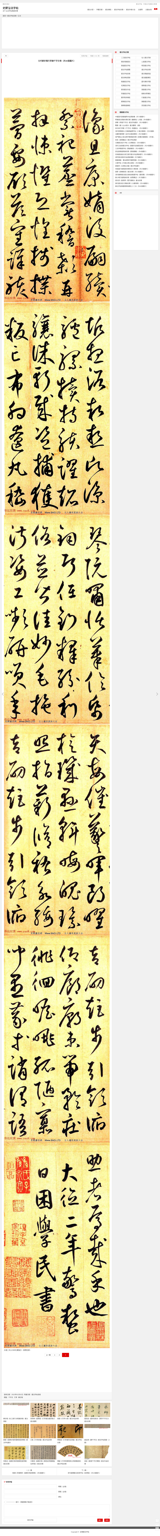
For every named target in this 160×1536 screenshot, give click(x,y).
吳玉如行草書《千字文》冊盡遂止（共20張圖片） (132, 128)
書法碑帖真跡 (125, 77)
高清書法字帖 (146, 105)
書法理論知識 (146, 74)
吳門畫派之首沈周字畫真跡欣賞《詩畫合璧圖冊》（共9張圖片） (136, 137)
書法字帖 (139, 4)
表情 (107, 1520)
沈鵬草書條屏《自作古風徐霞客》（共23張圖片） (131, 134)
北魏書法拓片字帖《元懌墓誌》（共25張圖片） (131, 143)
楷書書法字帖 (125, 81)
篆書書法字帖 (146, 89)
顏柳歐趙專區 (125, 105)
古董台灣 (149, 9)
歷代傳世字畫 (146, 81)
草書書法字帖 (125, 93)
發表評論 (84, 56)
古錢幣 (140, 9)
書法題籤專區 (146, 77)
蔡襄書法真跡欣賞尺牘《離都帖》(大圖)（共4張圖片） (133, 119)
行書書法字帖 (146, 97)
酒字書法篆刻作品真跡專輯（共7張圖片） (129, 157)
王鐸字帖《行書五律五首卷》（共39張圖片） (130, 163)
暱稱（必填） (62, 1486)
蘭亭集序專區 (125, 97)
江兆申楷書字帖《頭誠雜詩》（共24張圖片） (130, 148)
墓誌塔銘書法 (125, 62)
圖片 (100, 1520)
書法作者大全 (130, 9)
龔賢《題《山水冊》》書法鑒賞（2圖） (128, 125)
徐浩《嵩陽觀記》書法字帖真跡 (126, 140)
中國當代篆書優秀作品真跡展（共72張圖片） (130, 117)
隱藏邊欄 (105, 56)
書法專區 (108, 9)
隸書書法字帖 (146, 101)
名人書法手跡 (146, 57)
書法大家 (90, 9)
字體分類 (99, 9)
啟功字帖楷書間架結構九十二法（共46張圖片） (131, 186)
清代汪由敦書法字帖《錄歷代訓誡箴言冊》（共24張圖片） (134, 146)
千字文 (10, 1397)
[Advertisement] (80, 33)
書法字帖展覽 (125, 69)
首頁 (4, 16)
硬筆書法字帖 (146, 85)
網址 (59, 1497)
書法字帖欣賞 (118, 9)
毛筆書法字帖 (125, 85)
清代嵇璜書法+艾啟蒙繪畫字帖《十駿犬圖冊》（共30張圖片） (136, 131)
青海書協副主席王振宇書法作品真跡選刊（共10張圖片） (134, 154)
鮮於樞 (20, 1397)
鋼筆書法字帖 (125, 101)
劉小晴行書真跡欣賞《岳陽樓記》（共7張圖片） (131, 177)
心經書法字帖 (146, 62)
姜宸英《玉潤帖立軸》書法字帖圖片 (127, 166)
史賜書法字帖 (10, 8)
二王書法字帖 (125, 57)
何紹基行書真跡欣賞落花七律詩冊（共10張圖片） (132, 169)
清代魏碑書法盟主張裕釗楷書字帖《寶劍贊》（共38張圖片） (135, 174)
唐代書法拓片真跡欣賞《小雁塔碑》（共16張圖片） (132, 183)
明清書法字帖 (146, 65)
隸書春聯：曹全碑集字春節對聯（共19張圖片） (131, 160)
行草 (15, 1397)
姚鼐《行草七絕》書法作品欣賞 (68, 1418)
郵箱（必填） (62, 1491)
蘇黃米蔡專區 (146, 93)
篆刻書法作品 (125, 89)
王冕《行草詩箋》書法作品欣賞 (41, 1440)
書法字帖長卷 (11, 16)
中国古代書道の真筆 (150, 4)
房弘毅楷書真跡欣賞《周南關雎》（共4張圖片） (131, 151)
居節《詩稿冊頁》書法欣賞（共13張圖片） (129, 172)
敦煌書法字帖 (125, 65)
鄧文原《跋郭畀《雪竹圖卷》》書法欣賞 (128, 180)
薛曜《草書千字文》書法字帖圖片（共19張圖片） (132, 122)
